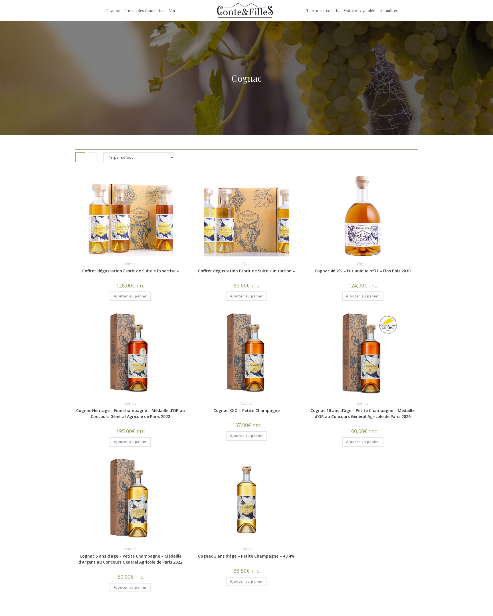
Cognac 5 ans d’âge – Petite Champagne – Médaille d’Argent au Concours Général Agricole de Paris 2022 (130, 559)
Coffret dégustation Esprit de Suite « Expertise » (130, 271)
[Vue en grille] (80, 157)
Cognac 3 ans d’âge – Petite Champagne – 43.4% (246, 556)
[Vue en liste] (93, 157)
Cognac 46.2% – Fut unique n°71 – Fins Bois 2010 (363, 271)
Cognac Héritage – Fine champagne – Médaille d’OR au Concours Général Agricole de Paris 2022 (130, 413)
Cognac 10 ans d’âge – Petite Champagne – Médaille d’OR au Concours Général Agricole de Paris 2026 (362, 413)
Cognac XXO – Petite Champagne (246, 410)
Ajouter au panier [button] (130, 296)
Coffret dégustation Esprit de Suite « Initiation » (246, 271)
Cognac (130, 263)
